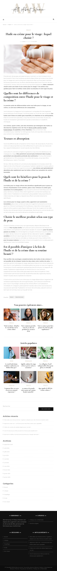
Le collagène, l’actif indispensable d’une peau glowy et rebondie (45, 365)
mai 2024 (6, 459)
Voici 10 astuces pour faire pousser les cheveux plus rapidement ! (45, 327)
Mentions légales (34, 523)
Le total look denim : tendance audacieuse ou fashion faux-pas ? (11, 365)
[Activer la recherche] (53, 19)
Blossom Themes (14, 568)
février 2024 (7, 470)
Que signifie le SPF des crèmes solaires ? (45, 389)
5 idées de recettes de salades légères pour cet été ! (17, 427)
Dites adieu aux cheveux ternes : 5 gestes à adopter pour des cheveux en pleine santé (26, 420)
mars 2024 (7, 466)
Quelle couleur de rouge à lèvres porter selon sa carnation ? (28, 365)
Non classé (7, 501)
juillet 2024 (7, 451)
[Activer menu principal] (4, 20)
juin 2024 (6, 455)
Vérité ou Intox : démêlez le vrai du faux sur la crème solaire (11, 327)
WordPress (30, 568)
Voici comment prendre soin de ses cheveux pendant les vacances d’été (28, 328)
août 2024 (6, 448)
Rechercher (6, 406)
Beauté (28, 29)
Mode (11, 360)
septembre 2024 (8, 444)
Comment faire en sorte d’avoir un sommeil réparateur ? (11, 390)
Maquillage (28, 360)
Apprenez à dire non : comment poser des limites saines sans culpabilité (23, 423)
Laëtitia (23, 41)
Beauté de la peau (19, 297)
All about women (18, 567)
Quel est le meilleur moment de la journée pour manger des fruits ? (21, 434)
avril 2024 (6, 462)
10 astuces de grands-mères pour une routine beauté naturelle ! (28, 390)
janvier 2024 (7, 473)
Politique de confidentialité (36, 519)
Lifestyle (11, 385)
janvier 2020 (7, 477)
